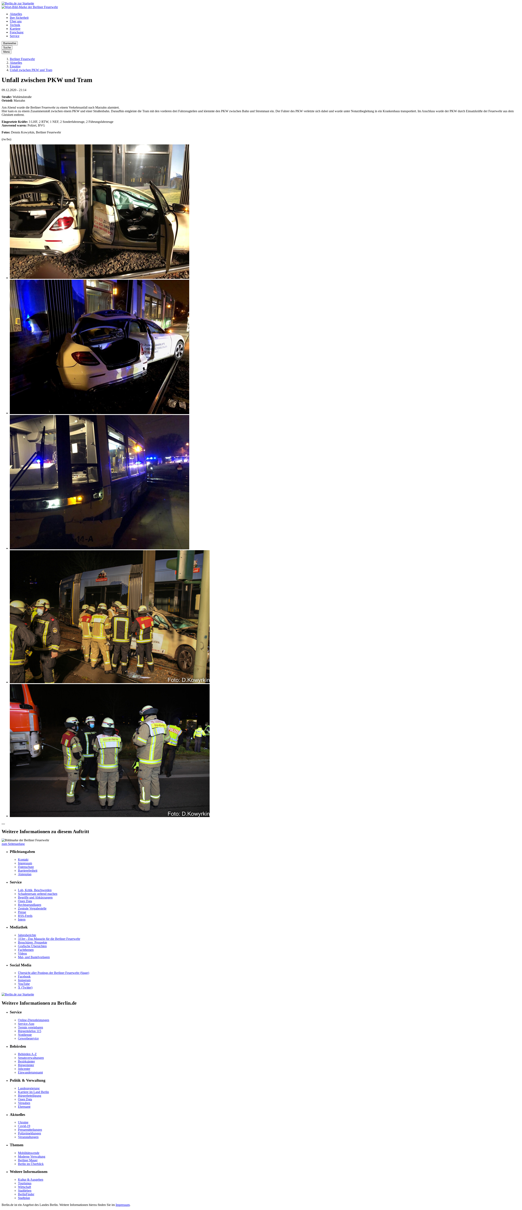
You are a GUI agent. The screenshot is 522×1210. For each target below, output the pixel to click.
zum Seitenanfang (13, 844)
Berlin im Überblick (31, 1164)
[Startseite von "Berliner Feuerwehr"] (30, 7)
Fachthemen (26, 950)
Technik (15, 25)
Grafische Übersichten (32, 946)
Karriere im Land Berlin (33, 1092)
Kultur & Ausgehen (30, 1179)
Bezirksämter (26, 1061)
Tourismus (24, 1183)
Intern (21, 919)
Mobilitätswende (28, 1153)
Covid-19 (24, 1126)
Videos (22, 953)
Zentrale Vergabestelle (32, 908)
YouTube (24, 984)
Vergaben (24, 1103)
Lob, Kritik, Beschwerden (35, 890)
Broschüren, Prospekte (32, 942)
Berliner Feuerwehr (22, 59)
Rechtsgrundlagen (29, 904)
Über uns (16, 21)
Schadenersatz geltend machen (37, 893)
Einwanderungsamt (30, 1072)
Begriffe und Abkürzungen (35, 897)
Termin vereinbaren (30, 1027)
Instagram (24, 980)
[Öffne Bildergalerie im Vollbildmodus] (3, 824)
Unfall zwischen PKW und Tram (31, 70)
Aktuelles (16, 14)
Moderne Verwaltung (31, 1156)
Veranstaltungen (28, 1137)
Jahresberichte (27, 935)
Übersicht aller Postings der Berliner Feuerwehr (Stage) (53, 973)
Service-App (26, 1023)
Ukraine (23, 1122)
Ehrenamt (24, 1106)
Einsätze (15, 66)
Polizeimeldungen (29, 1133)
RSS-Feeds (25, 915)
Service (14, 36)
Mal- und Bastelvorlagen (34, 957)
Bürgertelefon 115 (29, 1031)
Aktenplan (24, 874)
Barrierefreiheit (27, 870)
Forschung (16, 32)
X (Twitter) (25, 987)
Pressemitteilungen (30, 1129)
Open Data (25, 901)
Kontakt (23, 859)
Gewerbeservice (28, 1038)
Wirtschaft (24, 1187)
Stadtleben (24, 1190)
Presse (22, 912)
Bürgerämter (26, 1065)
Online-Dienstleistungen (33, 1020)
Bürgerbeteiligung (29, 1095)
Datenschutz (26, 867)
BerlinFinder (26, 1194)
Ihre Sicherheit (19, 17)
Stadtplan (24, 1198)
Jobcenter (24, 1068)
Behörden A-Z (27, 1054)
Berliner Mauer (28, 1160)
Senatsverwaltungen (31, 1057)
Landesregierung (29, 1088)
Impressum (25, 863)
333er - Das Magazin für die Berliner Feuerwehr (49, 938)
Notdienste (25, 1034)
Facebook (24, 976)
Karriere (15, 28)
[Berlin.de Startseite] (18, 3)
